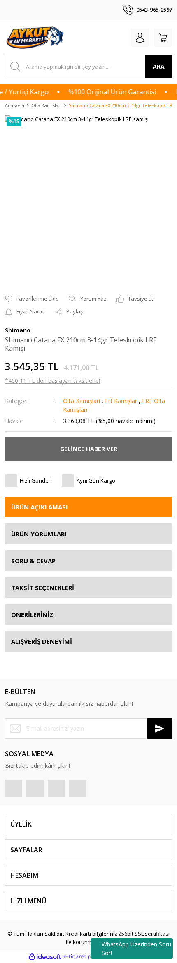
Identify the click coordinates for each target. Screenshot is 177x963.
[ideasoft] (44, 957)
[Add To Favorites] (32, 299)
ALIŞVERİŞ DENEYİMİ (41, 641)
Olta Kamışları (81, 401)
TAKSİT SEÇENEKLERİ (42, 587)
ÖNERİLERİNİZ (32, 614)
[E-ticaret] (87, 957)
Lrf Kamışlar (121, 401)
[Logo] (36, 37)
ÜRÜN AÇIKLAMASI (39, 507)
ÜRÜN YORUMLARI (39, 534)
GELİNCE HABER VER (88, 449)
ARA (159, 66)
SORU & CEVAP (33, 561)
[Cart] (163, 38)
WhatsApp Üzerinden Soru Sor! (136, 948)
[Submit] (159, 728)
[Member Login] (140, 38)
